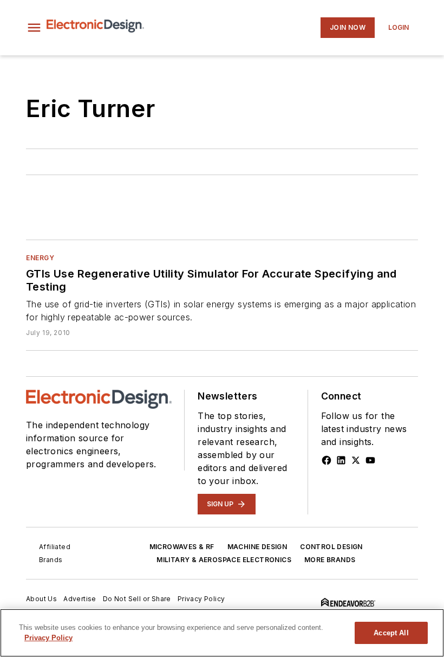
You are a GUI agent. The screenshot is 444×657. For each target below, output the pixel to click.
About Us (41, 599)
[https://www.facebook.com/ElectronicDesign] (326, 460)
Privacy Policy (201, 599)
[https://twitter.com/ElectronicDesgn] (355, 460)
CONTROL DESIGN (331, 547)
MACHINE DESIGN (257, 547)
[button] (34, 28)
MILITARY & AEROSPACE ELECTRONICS (223, 560)
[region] (222, 633)
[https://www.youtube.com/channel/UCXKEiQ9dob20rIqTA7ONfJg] (370, 460)
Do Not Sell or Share (137, 599)
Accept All (391, 633)
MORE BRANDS (329, 560)
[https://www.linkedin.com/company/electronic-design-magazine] (341, 460)
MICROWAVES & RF (181, 547)
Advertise (79, 599)
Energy (40, 258)
